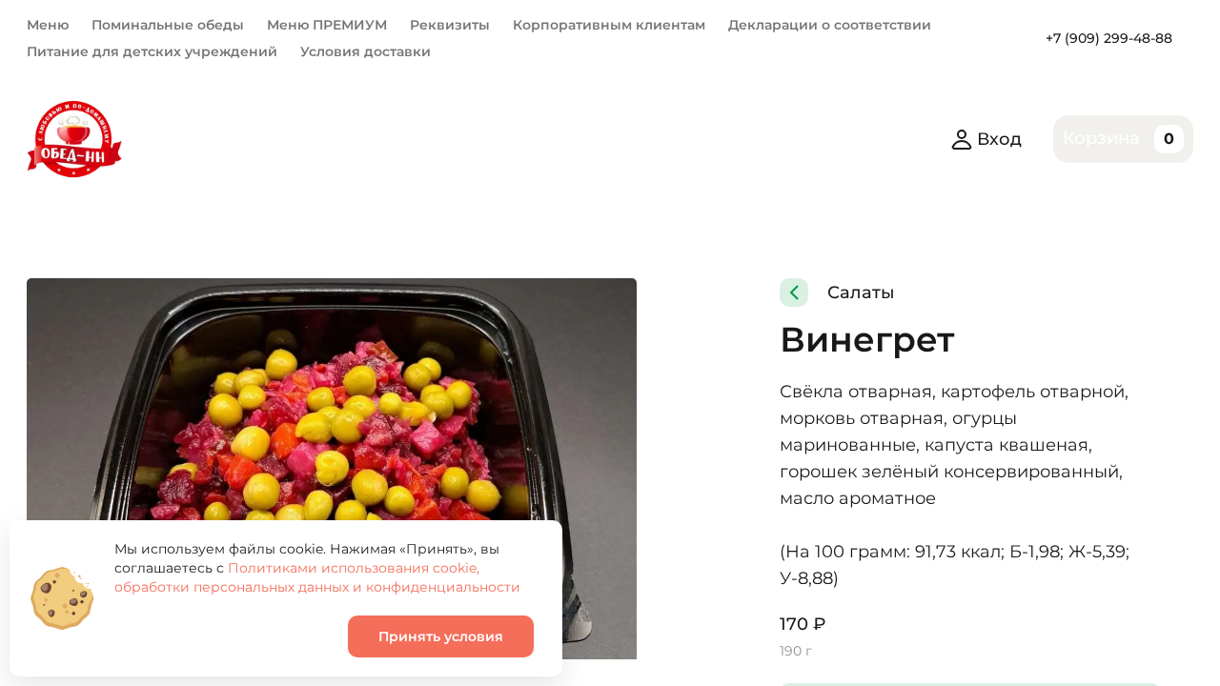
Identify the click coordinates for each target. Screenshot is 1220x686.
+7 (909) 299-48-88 (1109, 38)
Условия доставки (365, 51)
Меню (48, 24)
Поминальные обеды (168, 24)
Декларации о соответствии (829, 24)
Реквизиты (450, 24)
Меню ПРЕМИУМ (327, 24)
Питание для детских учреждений (152, 51)
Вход (999, 139)
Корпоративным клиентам (609, 24)
